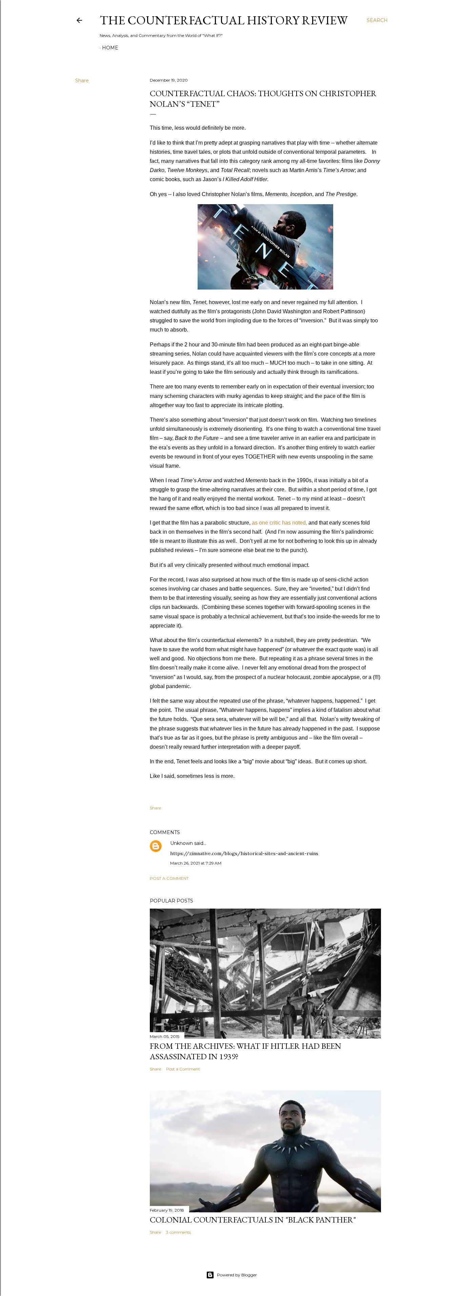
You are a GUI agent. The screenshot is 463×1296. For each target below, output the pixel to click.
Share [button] (82, 81)
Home (110, 48)
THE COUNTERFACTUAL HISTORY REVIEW (224, 20)
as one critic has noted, (279, 523)
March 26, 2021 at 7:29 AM (195, 863)
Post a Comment (169, 878)
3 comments (178, 1232)
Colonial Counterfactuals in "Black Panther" (253, 1219)
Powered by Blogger (237, 1274)
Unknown (181, 843)
